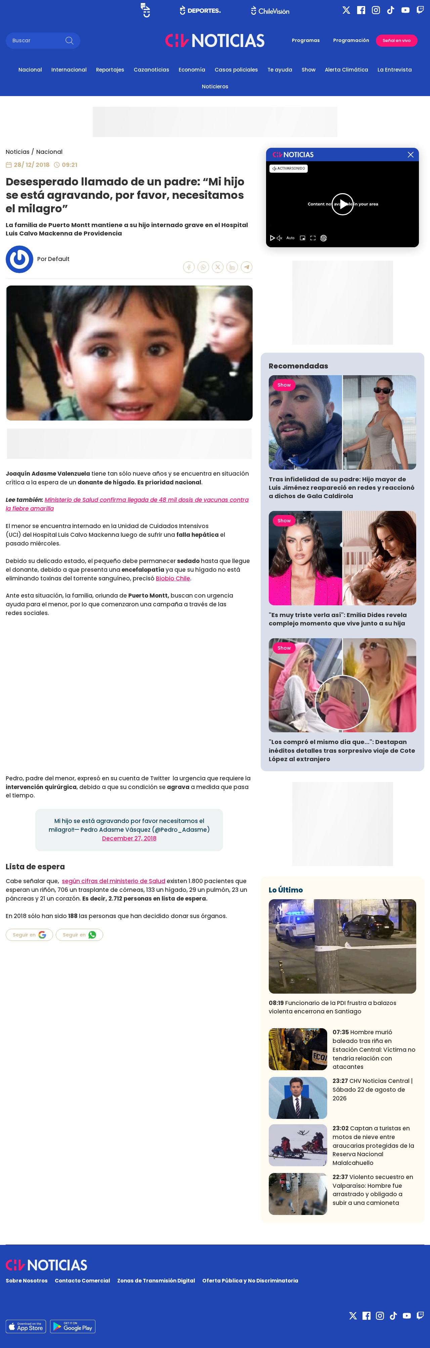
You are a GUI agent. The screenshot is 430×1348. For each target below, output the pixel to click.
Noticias (18, 152)
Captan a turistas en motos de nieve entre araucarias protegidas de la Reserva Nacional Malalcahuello (373, 1145)
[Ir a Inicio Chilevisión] (270, 10)
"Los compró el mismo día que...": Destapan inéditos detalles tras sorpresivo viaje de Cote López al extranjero (342, 750)
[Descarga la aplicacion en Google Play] (26, 1326)
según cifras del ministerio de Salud (113, 881)
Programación (351, 40)
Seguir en (24, 934)
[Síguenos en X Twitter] (346, 10)
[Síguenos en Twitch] (420, 10)
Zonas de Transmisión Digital (156, 1280)
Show (308, 69)
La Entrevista (395, 69)
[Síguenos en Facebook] (361, 10)
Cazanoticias (151, 69)
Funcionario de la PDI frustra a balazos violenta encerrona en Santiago (332, 1007)
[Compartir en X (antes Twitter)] (218, 267)
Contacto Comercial (82, 1280)
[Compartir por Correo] (247, 267)
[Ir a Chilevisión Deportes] (200, 10)
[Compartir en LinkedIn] (232, 267)
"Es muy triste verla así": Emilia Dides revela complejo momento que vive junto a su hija (338, 619)
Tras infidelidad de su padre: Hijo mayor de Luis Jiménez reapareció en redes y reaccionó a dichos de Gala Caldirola (342, 487)
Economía (192, 69)
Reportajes (110, 69)
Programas (306, 40)
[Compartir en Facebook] (189, 267)
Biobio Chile (173, 578)
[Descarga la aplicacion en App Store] (72, 1326)
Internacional (69, 69)
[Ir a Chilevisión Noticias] (214, 40)
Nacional (30, 69)
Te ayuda (279, 69)
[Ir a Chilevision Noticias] (215, 1265)
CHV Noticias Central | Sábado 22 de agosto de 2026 (373, 1089)
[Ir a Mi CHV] (145, 10)
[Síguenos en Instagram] (376, 10)
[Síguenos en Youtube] (405, 10)
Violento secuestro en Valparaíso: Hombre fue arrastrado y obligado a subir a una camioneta (373, 1190)
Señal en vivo (397, 40)
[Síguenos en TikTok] (391, 10)
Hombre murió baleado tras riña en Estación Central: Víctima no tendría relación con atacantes (374, 1049)
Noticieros (215, 86)
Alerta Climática (346, 69)
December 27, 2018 (129, 838)
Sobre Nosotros (27, 1280)
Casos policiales (236, 69)
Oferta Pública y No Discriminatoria (250, 1280)
